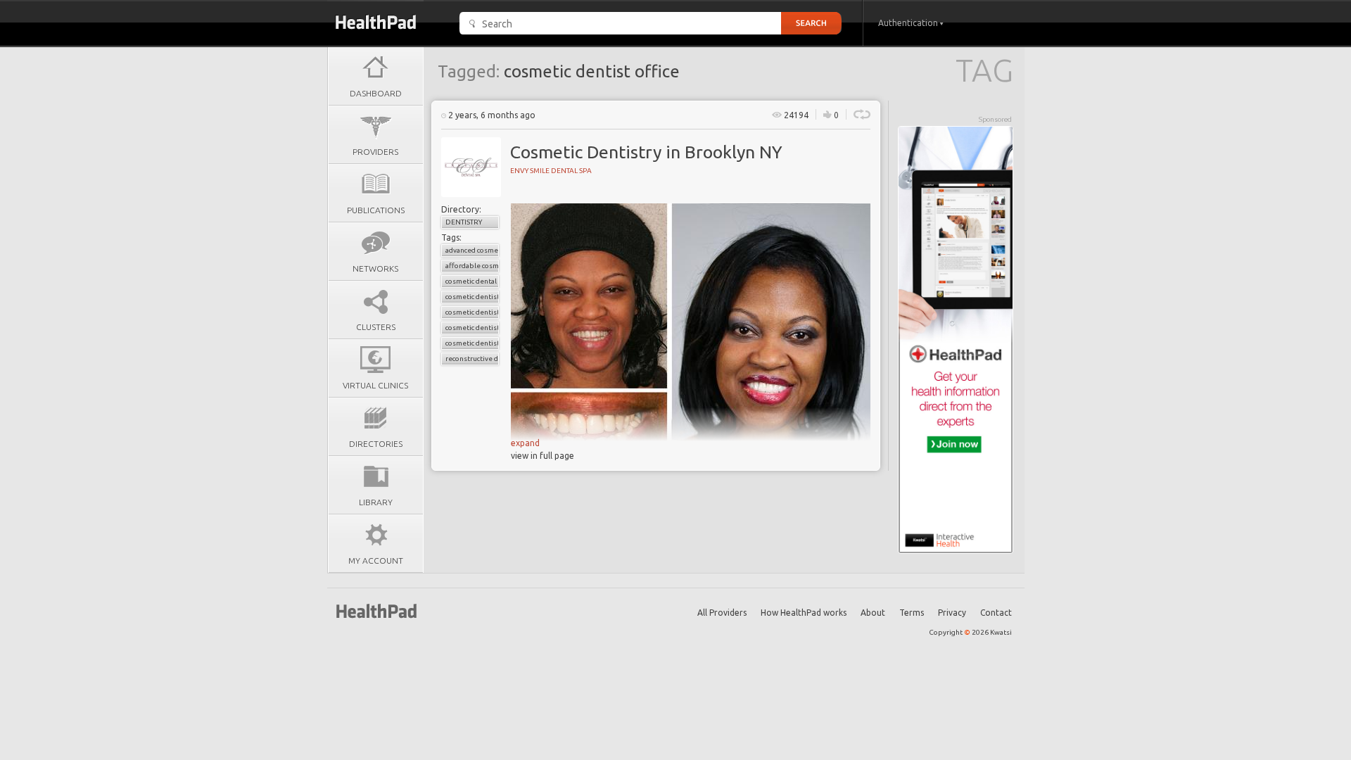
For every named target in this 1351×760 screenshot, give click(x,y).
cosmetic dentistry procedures (472, 343)
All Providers (722, 612)
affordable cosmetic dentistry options (472, 266)
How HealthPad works (803, 612)
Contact (996, 612)
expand (525, 443)
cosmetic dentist (472, 296)
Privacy (952, 612)
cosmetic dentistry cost (472, 327)
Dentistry (463, 222)
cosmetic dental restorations (472, 281)
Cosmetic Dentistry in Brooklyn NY (646, 152)
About (873, 612)
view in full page (542, 455)
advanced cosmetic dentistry (472, 250)
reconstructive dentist (472, 358)
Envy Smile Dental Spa (551, 171)
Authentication (909, 22)
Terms (911, 612)
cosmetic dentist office (472, 312)
